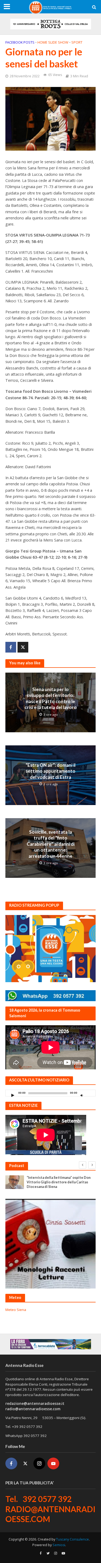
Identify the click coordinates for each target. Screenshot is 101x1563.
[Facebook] (11, 1463)
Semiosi (59, 1545)
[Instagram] (39, 1463)
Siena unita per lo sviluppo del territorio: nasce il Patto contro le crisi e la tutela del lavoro (51, 698)
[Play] (12, 1095)
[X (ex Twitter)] (25, 1463)
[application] (50, 1093)
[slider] (90, 1094)
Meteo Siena (15, 1309)
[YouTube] (53, 1463)
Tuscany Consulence (72, 1539)
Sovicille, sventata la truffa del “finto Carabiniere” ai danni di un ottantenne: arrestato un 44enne (51, 844)
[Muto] (81, 1095)
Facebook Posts (19, 42)
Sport (76, 42)
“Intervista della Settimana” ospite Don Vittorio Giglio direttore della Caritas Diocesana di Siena (58, 1182)
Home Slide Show (52, 42)
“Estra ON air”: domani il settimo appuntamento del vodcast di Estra (50, 771)
